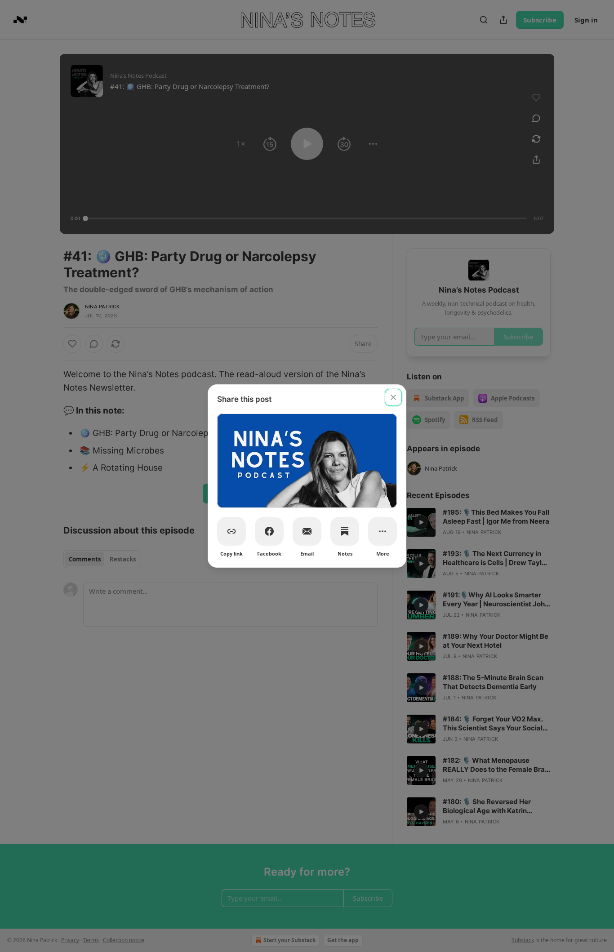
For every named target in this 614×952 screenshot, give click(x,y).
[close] (393, 397)
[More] (382, 531)
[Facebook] (269, 531)
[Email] (307, 531)
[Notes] (344, 531)
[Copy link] (231, 531)
